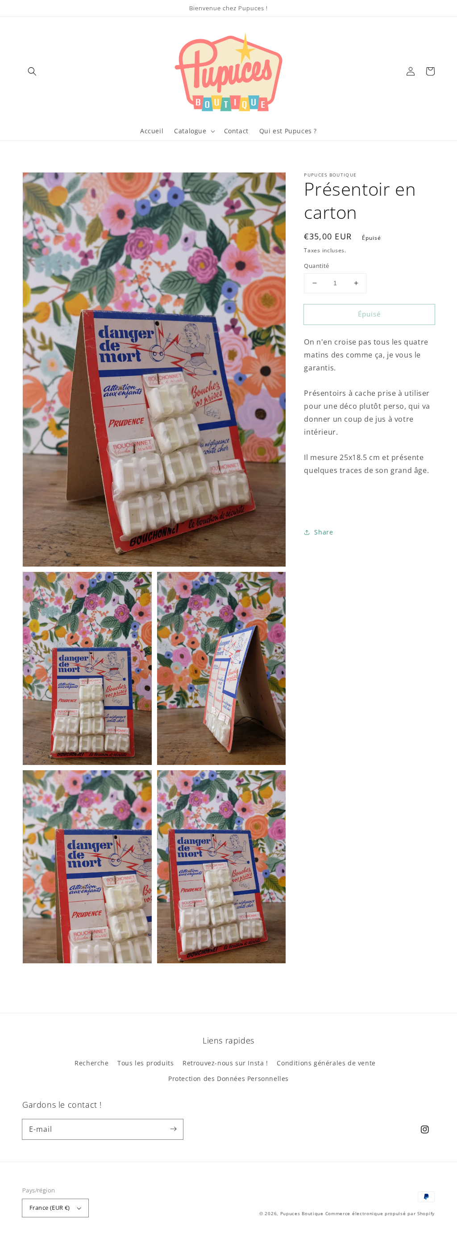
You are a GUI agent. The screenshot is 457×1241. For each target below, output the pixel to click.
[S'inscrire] (173, 1129)
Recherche (91, 1063)
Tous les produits (145, 1063)
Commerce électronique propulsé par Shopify (380, 1213)
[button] (32, 71)
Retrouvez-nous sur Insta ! (225, 1063)
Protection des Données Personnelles (228, 1078)
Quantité (316, 266)
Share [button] (323, 532)
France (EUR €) (49, 1208)
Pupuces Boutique (302, 1213)
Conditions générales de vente (326, 1063)
